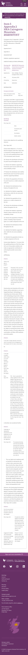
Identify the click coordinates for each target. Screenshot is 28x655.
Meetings (4, 575)
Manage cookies (6, 642)
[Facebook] (4, 566)
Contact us (4, 581)
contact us (20, 603)
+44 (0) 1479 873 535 (7, 600)
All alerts (4, 586)
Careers (4, 577)
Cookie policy (5, 590)
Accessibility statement (8, 643)
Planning (4, 584)
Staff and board (6, 579)
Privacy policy (5, 588)
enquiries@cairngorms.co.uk (9, 596)
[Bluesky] (11, 566)
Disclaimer (4, 645)
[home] (7, 3)
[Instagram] (17, 566)
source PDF (7, 17)
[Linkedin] (24, 566)
